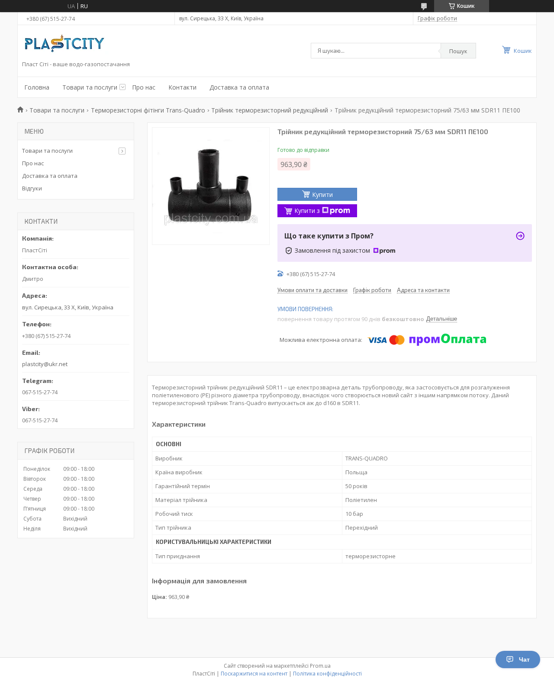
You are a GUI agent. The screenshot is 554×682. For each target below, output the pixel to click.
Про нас (143, 87)
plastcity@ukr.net (45, 364)
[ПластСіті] (65, 45)
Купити (322, 194)
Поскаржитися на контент (254, 673)
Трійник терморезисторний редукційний (269, 110)
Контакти (182, 87)
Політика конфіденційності (327, 673)
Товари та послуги (89, 87)
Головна (36, 87)
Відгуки (32, 188)
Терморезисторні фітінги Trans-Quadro (148, 110)
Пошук (458, 51)
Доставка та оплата (239, 87)
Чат (524, 659)
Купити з (307, 210)
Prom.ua (320, 665)
